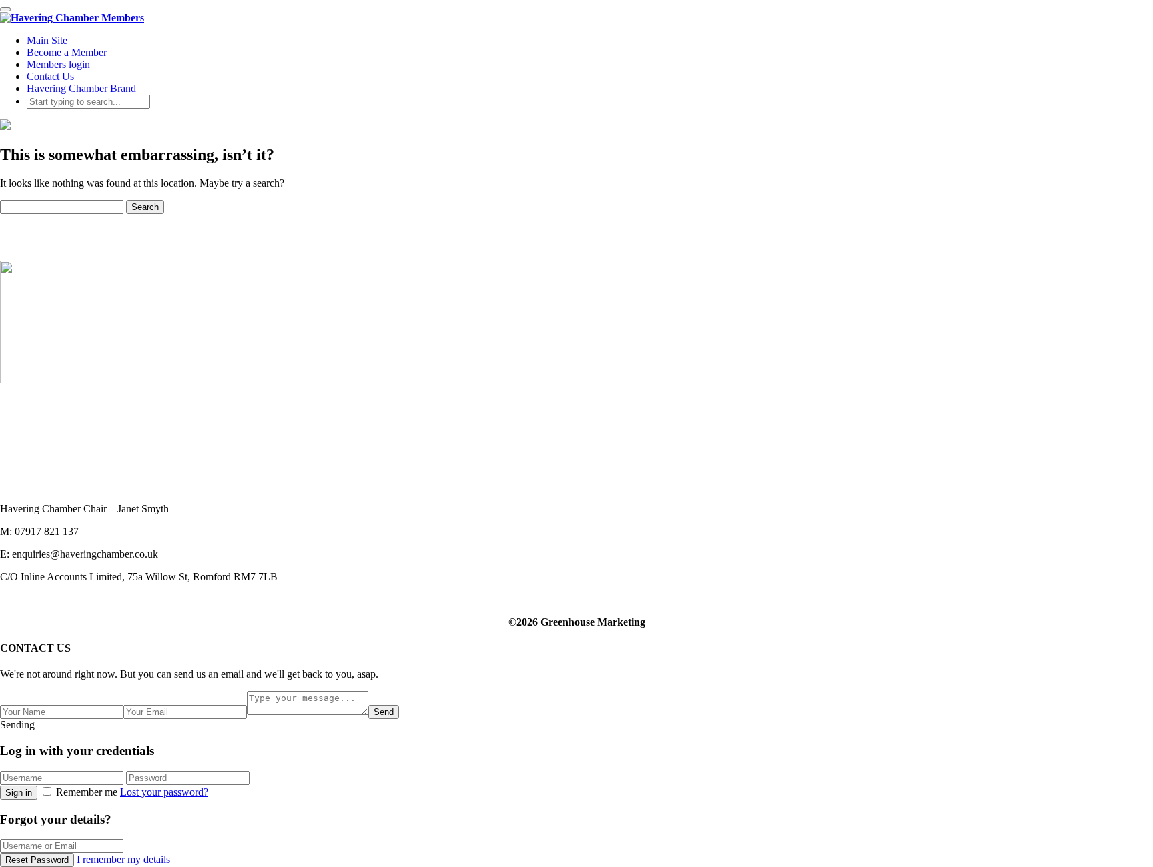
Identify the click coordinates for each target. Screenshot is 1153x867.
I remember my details (123, 859)
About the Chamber (41, 414)
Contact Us (50, 76)
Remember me (86, 792)
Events (14, 438)
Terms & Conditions (42, 486)
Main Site (47, 40)
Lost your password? (164, 792)
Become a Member (67, 52)
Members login (58, 64)
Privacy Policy (30, 474)
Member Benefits (36, 426)
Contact (16, 462)
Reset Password (37, 860)
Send (384, 712)
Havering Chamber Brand (81, 88)
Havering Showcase (42, 450)
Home (13, 402)
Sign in (18, 793)
